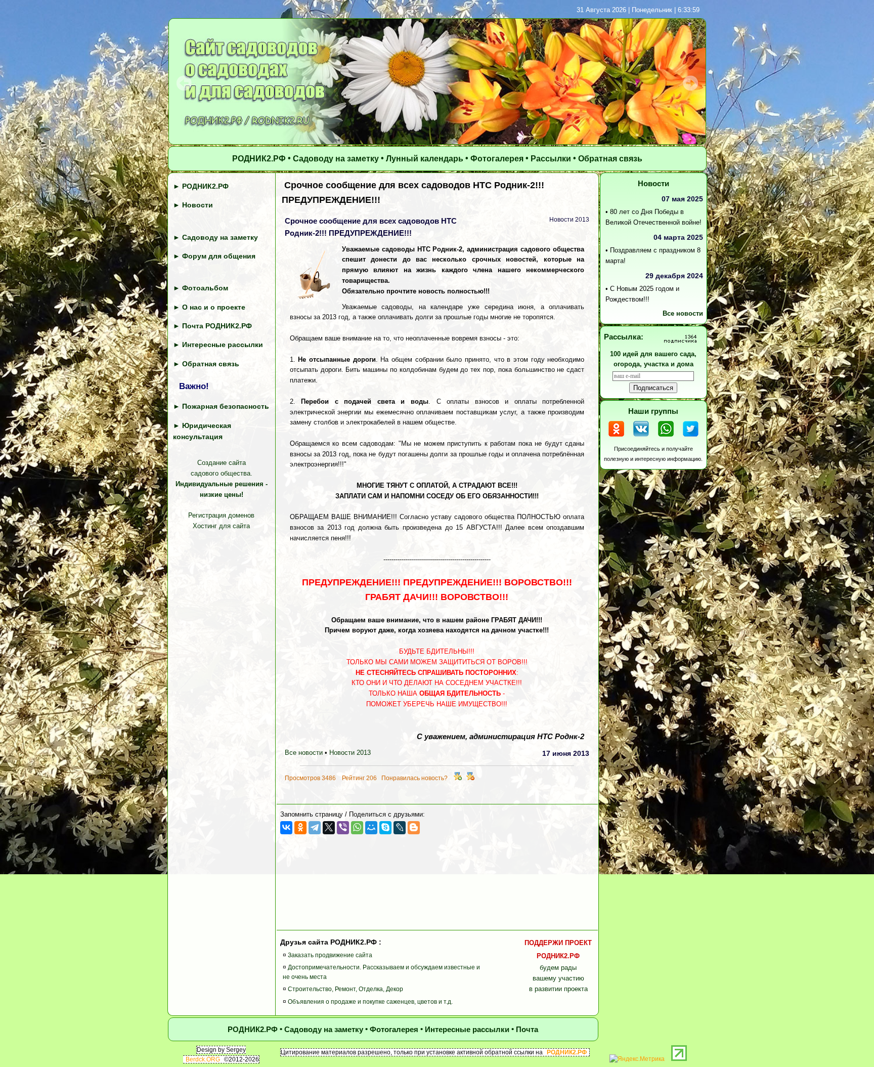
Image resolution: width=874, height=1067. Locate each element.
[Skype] (385, 827)
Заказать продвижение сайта (330, 955)
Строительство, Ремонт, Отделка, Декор (345, 989)
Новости (197, 205)
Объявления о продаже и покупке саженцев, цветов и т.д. (370, 1001)
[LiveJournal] (400, 827)
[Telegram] (315, 827)
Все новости (304, 753)
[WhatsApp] (357, 827)
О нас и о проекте (213, 307)
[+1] (458, 778)
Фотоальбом (205, 288)
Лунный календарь (424, 159)
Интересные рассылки (222, 345)
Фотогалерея (496, 159)
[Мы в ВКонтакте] (641, 438)
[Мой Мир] (371, 827)
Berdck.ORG (203, 1059)
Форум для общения (218, 256)
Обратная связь (610, 159)
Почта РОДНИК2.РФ (217, 326)
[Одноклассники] (300, 827)
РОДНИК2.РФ (259, 159)
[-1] (470, 778)
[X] (329, 827)
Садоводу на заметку (336, 159)
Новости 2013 (350, 753)
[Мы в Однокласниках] (616, 438)
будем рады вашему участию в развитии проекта (558, 966)
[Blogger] (414, 827)
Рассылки (551, 159)
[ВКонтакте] (286, 827)
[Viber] (343, 827)
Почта (527, 1029)
